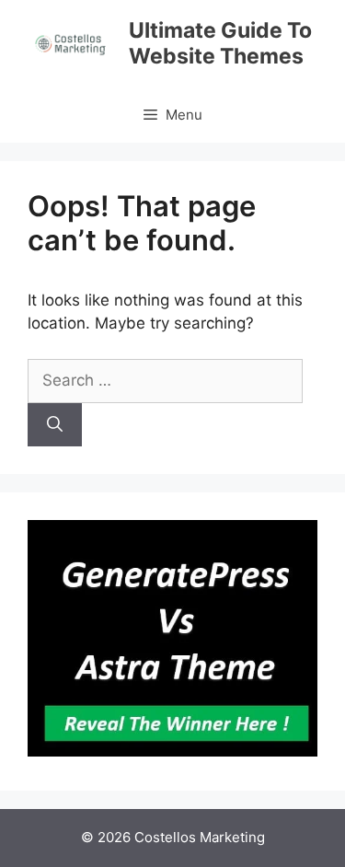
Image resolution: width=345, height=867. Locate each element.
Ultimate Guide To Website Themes (220, 43)
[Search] (55, 425)
